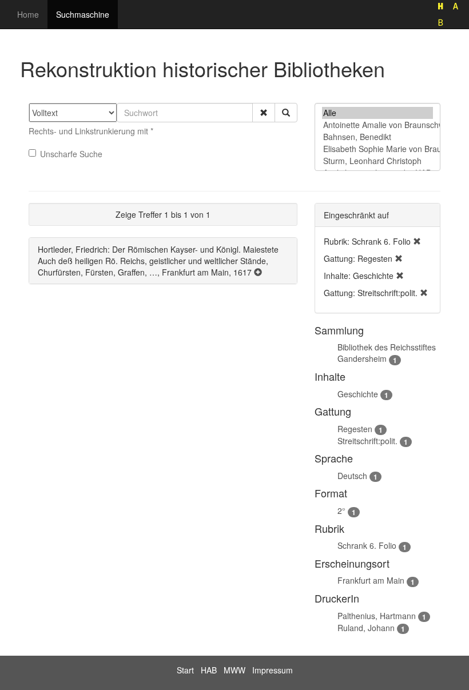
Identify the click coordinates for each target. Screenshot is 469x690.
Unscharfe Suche (71, 153)
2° (341, 510)
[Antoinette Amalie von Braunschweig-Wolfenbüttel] (377, 125)
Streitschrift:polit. (367, 440)
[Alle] (377, 113)
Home (28, 14)
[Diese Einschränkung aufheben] (417, 241)
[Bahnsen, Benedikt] (377, 137)
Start (185, 670)
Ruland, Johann (366, 627)
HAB (209, 670)
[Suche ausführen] (286, 112)
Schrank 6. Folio (366, 545)
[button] (263, 112)
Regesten (354, 428)
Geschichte (357, 394)
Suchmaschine (82, 14)
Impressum (272, 670)
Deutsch (352, 475)
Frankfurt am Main (370, 580)
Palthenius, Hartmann (376, 615)
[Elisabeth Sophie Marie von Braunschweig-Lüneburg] (377, 149)
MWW (234, 670)
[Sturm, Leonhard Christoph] (377, 161)
